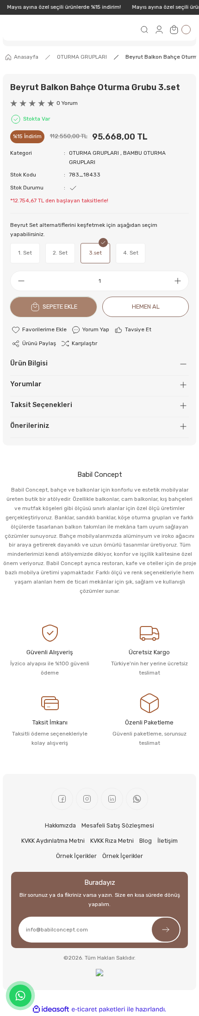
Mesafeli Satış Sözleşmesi (117, 825)
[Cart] (179, 29)
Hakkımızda (60, 825)
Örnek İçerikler (76, 855)
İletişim (167, 840)
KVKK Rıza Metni (112, 840)
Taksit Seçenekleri (41, 405)
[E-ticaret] (98, 1009)
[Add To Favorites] (39, 329)
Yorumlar (26, 384)
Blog (145, 840)
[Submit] (166, 930)
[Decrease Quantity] (18, 281)
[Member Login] (159, 29)
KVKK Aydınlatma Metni (53, 840)
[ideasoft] (50, 1009)
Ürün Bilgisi (29, 363)
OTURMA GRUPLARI (94, 153)
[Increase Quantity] (180, 281)
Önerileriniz (30, 426)
